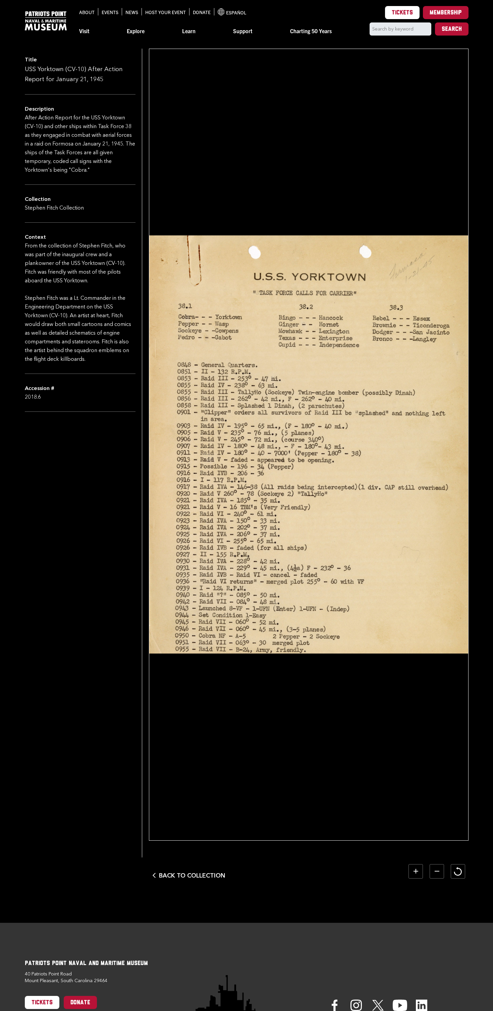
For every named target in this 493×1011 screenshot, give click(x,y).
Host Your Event (165, 12)
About (87, 12)
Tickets (402, 13)
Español (232, 12)
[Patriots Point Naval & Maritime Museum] (46, 21)
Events (110, 12)
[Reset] (458, 871)
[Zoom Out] (437, 871)
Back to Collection (192, 875)
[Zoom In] (415, 871)
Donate (202, 12)
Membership (446, 13)
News (131, 12)
